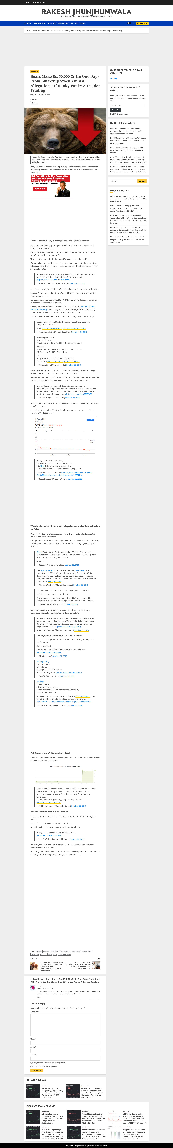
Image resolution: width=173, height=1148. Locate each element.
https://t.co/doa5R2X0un (47, 280)
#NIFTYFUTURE (50, 701)
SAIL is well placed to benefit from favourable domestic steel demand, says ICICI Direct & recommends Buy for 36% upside (128, 159)
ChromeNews (93, 1145)
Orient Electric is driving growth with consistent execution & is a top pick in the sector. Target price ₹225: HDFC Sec (92, 1092)
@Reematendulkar (55, 361)
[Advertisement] (86, 49)
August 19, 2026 (89, 1139)
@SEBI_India (46, 570)
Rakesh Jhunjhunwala (86, 11)
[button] (133, 23)
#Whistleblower (82, 696)
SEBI (45, 954)
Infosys (57, 952)
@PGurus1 (65, 280)
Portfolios (39, 23)
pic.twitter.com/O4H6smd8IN (69, 672)
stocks (55, 954)
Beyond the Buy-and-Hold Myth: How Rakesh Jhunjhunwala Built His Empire (126, 150)
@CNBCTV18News (72, 361)
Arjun (34, 95)
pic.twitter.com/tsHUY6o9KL (49, 835)
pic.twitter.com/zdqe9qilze (74, 328)
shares (50, 954)
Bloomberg (46, 952)
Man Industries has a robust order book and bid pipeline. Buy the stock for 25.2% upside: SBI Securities (127, 239)
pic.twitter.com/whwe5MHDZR (78, 394)
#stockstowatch (64, 701)
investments (34, 71)
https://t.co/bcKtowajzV (82, 701)
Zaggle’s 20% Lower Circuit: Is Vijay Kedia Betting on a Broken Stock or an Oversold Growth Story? (134, 1133)
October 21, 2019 (79, 332)
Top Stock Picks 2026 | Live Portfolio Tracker (66, 23)
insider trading (65, 952)
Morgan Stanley (75, 952)
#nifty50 (40, 475)
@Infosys (80, 570)
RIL (41, 954)
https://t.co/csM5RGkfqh (52, 328)
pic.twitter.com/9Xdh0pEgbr (49, 652)
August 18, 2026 (130, 1139)
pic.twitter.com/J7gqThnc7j (69, 626)
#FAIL (50, 581)
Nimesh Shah (35, 954)
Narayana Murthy (87, 952)
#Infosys (64, 472)
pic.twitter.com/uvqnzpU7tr (49, 802)
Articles (27, 23)
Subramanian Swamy (64, 954)
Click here (113, 78)
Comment (34, 1012)
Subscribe (144, 23)
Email (33, 1047)
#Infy (42, 466)
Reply (39, 997)
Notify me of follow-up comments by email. (48, 1063)
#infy (47, 661)
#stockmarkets (51, 475)
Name (33, 1039)
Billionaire (38, 952)
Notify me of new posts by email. (44, 1066)
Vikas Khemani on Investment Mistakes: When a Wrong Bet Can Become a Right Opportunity (128, 140)
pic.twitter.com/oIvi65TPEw (70, 475)
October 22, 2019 (44, 95)
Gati (52, 952)
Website (33, 1055)
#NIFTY (40, 701)
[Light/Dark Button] (129, 23)
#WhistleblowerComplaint (80, 472)
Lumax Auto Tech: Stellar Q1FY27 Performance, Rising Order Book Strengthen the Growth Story (125, 131)
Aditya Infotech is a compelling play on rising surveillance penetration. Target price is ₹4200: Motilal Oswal (52, 1092)
